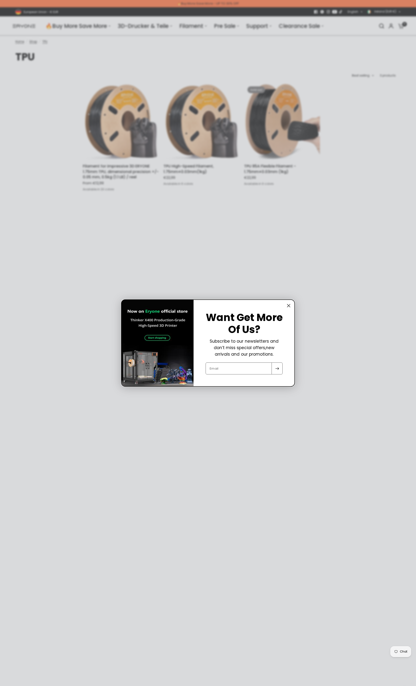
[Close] (288, 305)
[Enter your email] (277, 368)
